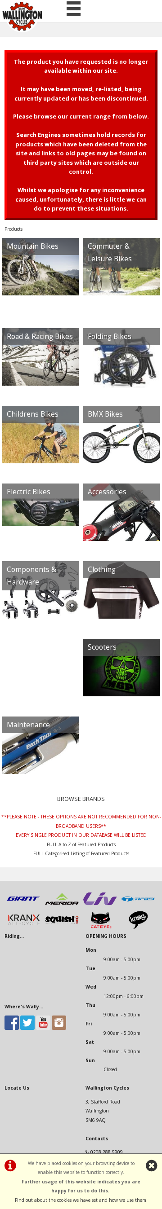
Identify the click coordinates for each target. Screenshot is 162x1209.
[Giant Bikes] (23, 906)
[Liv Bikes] (100, 906)
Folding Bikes (109, 336)
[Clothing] (121, 604)
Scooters (102, 647)
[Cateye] (100, 927)
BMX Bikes (105, 414)
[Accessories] (121, 526)
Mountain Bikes (32, 246)
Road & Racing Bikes (40, 336)
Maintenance (28, 725)
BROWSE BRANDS (81, 799)
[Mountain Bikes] (40, 281)
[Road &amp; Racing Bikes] (40, 371)
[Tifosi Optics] (138, 906)
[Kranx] (23, 927)
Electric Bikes (28, 492)
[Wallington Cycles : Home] (22, 16)
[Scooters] (121, 682)
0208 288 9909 (106, 1152)
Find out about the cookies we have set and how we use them (80, 1200)
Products (13, 229)
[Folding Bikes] (121, 371)
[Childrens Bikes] (40, 449)
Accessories (107, 492)
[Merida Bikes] (62, 906)
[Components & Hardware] (40, 616)
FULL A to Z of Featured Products (81, 844)
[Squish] (62, 927)
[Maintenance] (40, 759)
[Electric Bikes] (40, 526)
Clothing (102, 569)
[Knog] (138, 927)
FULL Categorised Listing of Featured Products (81, 853)
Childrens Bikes (32, 414)
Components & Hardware (31, 576)
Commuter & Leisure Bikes (110, 253)
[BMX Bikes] (121, 449)
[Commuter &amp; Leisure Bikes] (121, 293)
